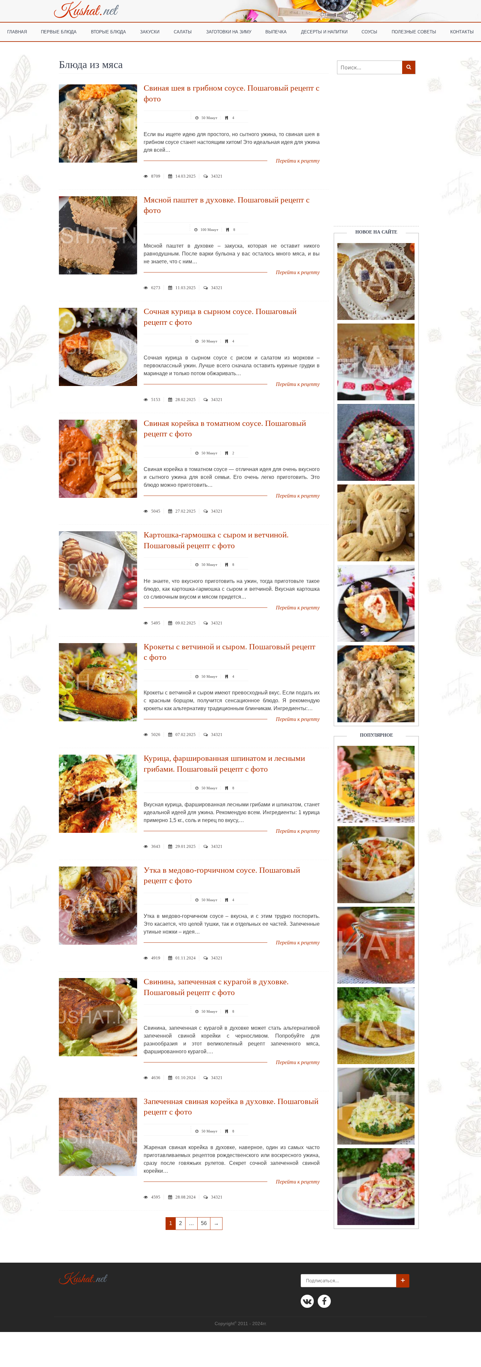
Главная (17, 31)
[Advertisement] (373, 158)
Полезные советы (414, 31)
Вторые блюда (108, 31)
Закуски (149, 31)
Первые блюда (59, 31)
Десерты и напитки (324, 31)
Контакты (462, 31)
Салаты (183, 31)
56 (204, 1223)
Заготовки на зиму (228, 31)
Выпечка (276, 31)
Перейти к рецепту (298, 161)
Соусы (369, 31)
